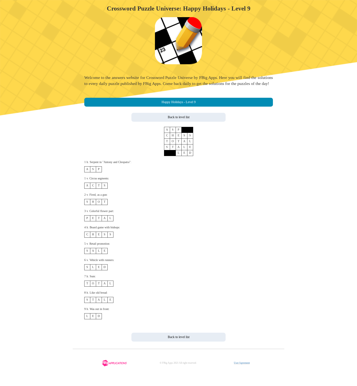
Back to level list (178, 117)
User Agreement (242, 362)
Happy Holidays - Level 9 (179, 102)
